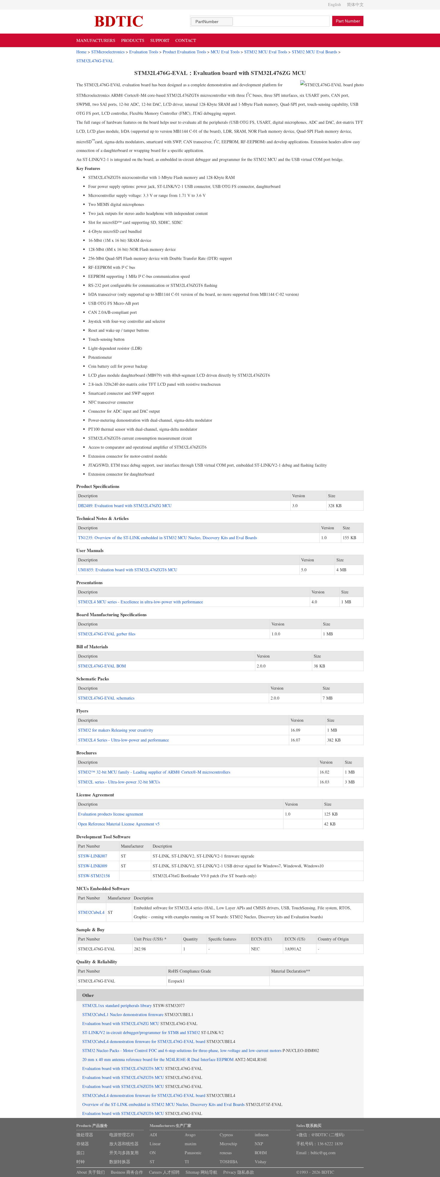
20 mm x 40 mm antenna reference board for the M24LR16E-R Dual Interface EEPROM (157, 1059)
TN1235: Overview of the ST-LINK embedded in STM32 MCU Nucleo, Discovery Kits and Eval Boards (167, 537)
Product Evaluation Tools (184, 52)
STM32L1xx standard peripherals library (117, 1005)
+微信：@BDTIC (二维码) (320, 1134)
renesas (226, 1152)
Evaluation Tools (143, 52)
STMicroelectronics (108, 52)
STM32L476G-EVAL (94, 61)
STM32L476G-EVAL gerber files (106, 634)
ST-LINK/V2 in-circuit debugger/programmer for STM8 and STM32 (141, 1032)
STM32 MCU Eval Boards (314, 52)
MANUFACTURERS (95, 40)
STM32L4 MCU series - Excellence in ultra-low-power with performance (140, 602)
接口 (80, 1152)
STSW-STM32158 (94, 875)
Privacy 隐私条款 (238, 1172)
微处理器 (84, 1134)
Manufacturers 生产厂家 (170, 1125)
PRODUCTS (132, 40)
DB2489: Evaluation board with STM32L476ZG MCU (125, 505)
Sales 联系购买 (308, 1125)
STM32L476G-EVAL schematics (106, 698)
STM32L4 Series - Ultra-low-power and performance (123, 740)
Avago (190, 1134)
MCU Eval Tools (225, 52)
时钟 (80, 1161)
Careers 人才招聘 (164, 1172)
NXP (259, 1143)
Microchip (228, 1143)
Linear (155, 1143)
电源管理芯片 (121, 1134)
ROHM (261, 1152)
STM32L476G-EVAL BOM (102, 666)
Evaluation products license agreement (110, 814)
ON (153, 1152)
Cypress (226, 1134)
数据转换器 (119, 1161)
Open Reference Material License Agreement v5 (119, 824)
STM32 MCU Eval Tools (265, 52)
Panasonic (193, 1152)
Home (81, 52)
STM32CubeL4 (91, 912)
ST (152, 1161)
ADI (153, 1134)
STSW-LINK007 (92, 856)
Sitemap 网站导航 (201, 1172)
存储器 (82, 1143)
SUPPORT (159, 40)
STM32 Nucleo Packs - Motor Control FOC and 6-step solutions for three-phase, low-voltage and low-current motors (181, 1050)
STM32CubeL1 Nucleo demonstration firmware (122, 1014)
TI (187, 1161)
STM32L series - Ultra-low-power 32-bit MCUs (119, 782)
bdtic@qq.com (323, 1152)
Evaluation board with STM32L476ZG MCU (120, 1023)
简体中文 (355, 4)
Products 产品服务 (92, 1125)
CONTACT (185, 40)
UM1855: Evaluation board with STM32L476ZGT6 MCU (127, 569)
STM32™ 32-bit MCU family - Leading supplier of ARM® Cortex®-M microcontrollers (154, 772)
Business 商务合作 (127, 1172)
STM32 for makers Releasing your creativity (115, 730)
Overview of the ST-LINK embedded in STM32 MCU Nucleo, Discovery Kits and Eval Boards (163, 1104)
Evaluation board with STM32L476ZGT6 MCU (123, 1068)
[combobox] (212, 21)
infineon (261, 1134)
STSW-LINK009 (92, 866)
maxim (190, 1143)
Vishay (260, 1161)
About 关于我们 (90, 1172)
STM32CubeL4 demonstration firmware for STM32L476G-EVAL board (143, 1041)
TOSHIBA (229, 1161)
